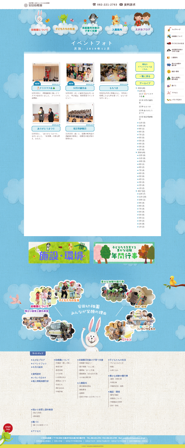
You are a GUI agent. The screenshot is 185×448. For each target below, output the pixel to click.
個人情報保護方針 (41, 381)
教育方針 (59, 367)
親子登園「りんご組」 (87, 367)
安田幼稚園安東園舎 (43, 441)
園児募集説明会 (85, 386)
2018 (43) (141, 152)
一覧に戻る (144, 76)
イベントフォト (40, 363)
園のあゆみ (60, 388)
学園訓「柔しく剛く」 (64, 363)
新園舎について (116, 398)
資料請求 (37, 374)
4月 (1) (141, 179)
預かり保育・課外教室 (37, 320)
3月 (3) (141, 147)
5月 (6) (141, 176)
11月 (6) (142, 158)
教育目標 (59, 370)
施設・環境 (140, 297)
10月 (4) (142, 126)
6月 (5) (141, 138)
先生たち (59, 384)
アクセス (119, 331)
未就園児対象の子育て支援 (91, 23)
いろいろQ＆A (140, 320)
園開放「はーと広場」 (87, 370)
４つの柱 (59, 374)
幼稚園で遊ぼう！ (85, 363)
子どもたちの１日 (116, 363)
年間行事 (113, 382)
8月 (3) (141, 132)
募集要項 (82, 390)
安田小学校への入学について (90, 397)
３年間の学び (61, 377)
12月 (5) (142, 91)
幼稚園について (39, 23)
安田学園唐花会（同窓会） (139, 441)
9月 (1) (141, 129)
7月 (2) (141, 135)
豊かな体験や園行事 (119, 376)
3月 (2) (141, 221)
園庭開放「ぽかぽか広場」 (89, 374)
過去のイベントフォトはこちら (145, 66)
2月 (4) (141, 185)
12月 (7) (142, 194)
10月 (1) (142, 200)
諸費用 (81, 393)
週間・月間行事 (116, 379)
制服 (112, 367)
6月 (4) (141, 212)
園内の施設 (114, 395)
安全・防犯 (114, 406)
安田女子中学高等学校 (74, 441)
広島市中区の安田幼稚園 (51, 4)
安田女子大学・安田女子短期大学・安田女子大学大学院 (105, 441)
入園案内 (117, 23)
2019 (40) (141, 88)
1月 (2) (141, 188)
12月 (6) (142, 155)
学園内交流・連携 (116, 386)
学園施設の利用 (116, 402)
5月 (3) (141, 141)
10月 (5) (142, 161)
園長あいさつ (61, 381)
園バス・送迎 (60, 331)
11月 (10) (142, 197)
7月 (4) (141, 170)
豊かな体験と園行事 (115, 291)
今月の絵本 (38, 367)
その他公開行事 (85, 377)
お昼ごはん (114, 370)
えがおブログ (143, 23)
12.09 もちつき (145, 107)
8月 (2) (141, 167)
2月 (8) (141, 224)
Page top (6, 434)
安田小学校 (58, 441)
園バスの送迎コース (40, 425)
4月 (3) (141, 144)
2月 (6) (141, 150)
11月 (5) (142, 123)
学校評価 (59, 391)
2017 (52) (141, 191)
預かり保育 (37, 413)
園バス (36, 422)
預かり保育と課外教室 (43, 409)
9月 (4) (141, 203)
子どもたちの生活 (65, 23)
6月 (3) (141, 173)
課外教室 (36, 416)
